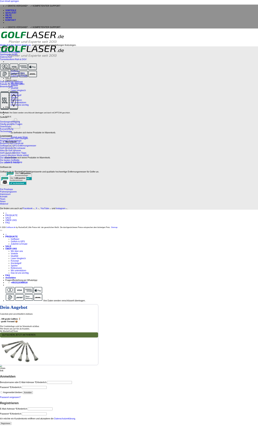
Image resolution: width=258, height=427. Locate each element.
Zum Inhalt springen (9, 1)
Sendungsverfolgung (10, 122)
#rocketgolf (16, 263)
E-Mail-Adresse (13, 409)
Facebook (28, 208)
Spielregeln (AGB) (8, 54)
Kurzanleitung (6, 129)
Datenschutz (6, 57)
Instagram (60, 208)
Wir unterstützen (18, 102)
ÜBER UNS (11, 220)
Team (2, 199)
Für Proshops (6, 189)
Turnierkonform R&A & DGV (13, 59)
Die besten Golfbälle (9, 160)
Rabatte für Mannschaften (12, 84)
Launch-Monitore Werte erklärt (14, 155)
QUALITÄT (10, 13)
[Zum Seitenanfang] (1, 230)
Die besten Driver (8, 158)
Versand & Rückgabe (10, 52)
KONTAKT (10, 20)
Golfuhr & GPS (18, 241)
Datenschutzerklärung (64, 418)
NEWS (8, 18)
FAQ (7, 222)
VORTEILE (10, 10)
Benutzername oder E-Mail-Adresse (23, 382)
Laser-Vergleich (18, 258)
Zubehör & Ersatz (19, 244)
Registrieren (5, 423)
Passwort (10, 387)
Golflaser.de (10, 227)
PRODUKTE (11, 215)
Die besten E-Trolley (9, 162)
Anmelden (28, 393)
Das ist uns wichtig (20, 105)
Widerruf (4, 204)
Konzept (15, 261)
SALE (8, 218)
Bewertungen (6, 86)
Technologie (6, 131)
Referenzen (16, 268)
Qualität (14, 88)
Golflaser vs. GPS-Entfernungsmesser (18, 145)
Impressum (5, 194)
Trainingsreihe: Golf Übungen (14, 138)
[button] (8, 117)
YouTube (44, 208)
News (3, 201)
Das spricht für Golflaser (11, 82)
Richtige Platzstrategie (11, 141)
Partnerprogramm (8, 192)
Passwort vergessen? (10, 397)
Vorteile (14, 85)
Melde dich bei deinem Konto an (15, 45)
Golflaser (15, 239)
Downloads (5, 126)
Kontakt (3, 196)
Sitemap (114, 227)
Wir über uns (17, 251)
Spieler (14, 266)
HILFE (8, 15)
